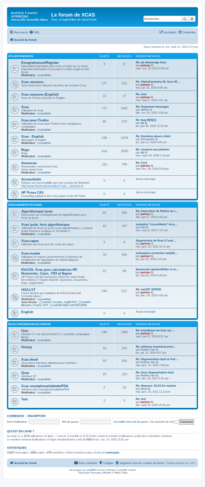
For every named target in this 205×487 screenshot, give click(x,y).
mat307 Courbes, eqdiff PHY (59, 302)
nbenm (144, 109)
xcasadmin (44, 75)
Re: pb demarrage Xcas (151, 62)
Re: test (141, 398)
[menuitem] (34, 32)
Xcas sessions (32, 82)
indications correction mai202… (157, 253)
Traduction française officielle (94, 472)
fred (142, 227)
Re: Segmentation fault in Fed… (157, 359)
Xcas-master (30, 253)
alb (142, 122)
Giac (24, 331)
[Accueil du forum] (29, 16)
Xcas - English (32, 136)
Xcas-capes (30, 241)
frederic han (147, 349)
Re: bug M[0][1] (146, 119)
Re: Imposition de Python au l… (157, 210)
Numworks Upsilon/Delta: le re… (157, 269)
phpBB (91, 469)
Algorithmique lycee (36, 211)
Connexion (15, 415)
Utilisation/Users (20, 56)
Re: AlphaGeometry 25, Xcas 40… (158, 81)
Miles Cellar (121, 472)
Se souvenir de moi (162, 421)
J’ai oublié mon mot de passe (130, 421)
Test (24, 399)
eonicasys (112, 452)
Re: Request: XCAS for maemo (156, 385)
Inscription (37, 415)
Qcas (25, 373)
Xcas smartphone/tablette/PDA (44, 386)
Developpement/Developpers (29, 324)
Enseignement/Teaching (25, 204)
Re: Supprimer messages (152, 106)
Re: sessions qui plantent (153, 149)
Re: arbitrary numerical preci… (156, 346)
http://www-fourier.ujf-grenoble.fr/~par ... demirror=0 (52, 185)
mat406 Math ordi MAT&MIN (70, 305)
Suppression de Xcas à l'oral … (156, 240)
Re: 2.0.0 (141, 162)
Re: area (141, 94)
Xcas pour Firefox (35, 120)
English (27, 312)
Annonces (29, 163)
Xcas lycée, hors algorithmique (45, 224)
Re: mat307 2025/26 (148, 289)
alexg (143, 388)
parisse (145, 65)
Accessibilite (31, 179)
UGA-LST (28, 290)
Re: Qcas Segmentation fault (155, 372)
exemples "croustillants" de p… (156, 224)
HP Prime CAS (32, 192)
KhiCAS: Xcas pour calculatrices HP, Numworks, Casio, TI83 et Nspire (49, 271)
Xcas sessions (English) (39, 94)
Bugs (25, 150)
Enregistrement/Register (40, 63)
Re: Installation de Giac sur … (155, 330)
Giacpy (26, 347)
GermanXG (147, 139)
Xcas (25, 107)
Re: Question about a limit (153, 136)
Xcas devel (29, 359)
